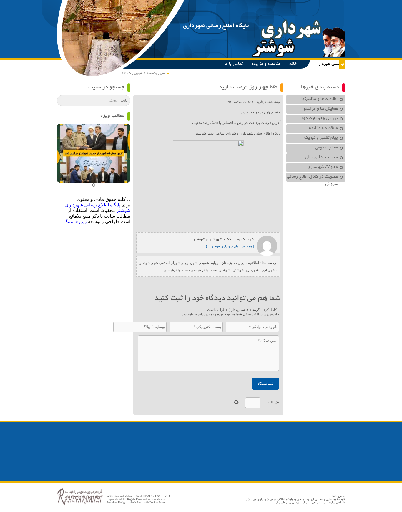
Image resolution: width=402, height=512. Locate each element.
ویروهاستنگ (75, 221)
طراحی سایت (336, 502)
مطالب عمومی (326, 147)
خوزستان (228, 263)
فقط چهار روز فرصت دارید (248, 86)
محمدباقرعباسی (176, 270)
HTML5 (147, 496)
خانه (293, 63)
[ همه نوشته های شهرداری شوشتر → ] (230, 246)
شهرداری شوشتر (246, 270)
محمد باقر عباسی (204, 270)
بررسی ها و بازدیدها (320, 118)
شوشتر (225, 270)
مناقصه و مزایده (266, 63)
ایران (241, 263)
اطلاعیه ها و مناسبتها (319, 98)
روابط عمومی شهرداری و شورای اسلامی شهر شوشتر (178, 263)
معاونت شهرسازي (323, 166)
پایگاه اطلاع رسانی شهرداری (216, 25)
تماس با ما (234, 63)
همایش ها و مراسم (321, 108)
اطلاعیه (253, 263)
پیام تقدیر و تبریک (321, 137)
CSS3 (158, 496)
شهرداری (268, 270)
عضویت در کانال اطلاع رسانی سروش (312, 177)
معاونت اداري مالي (321, 156)
